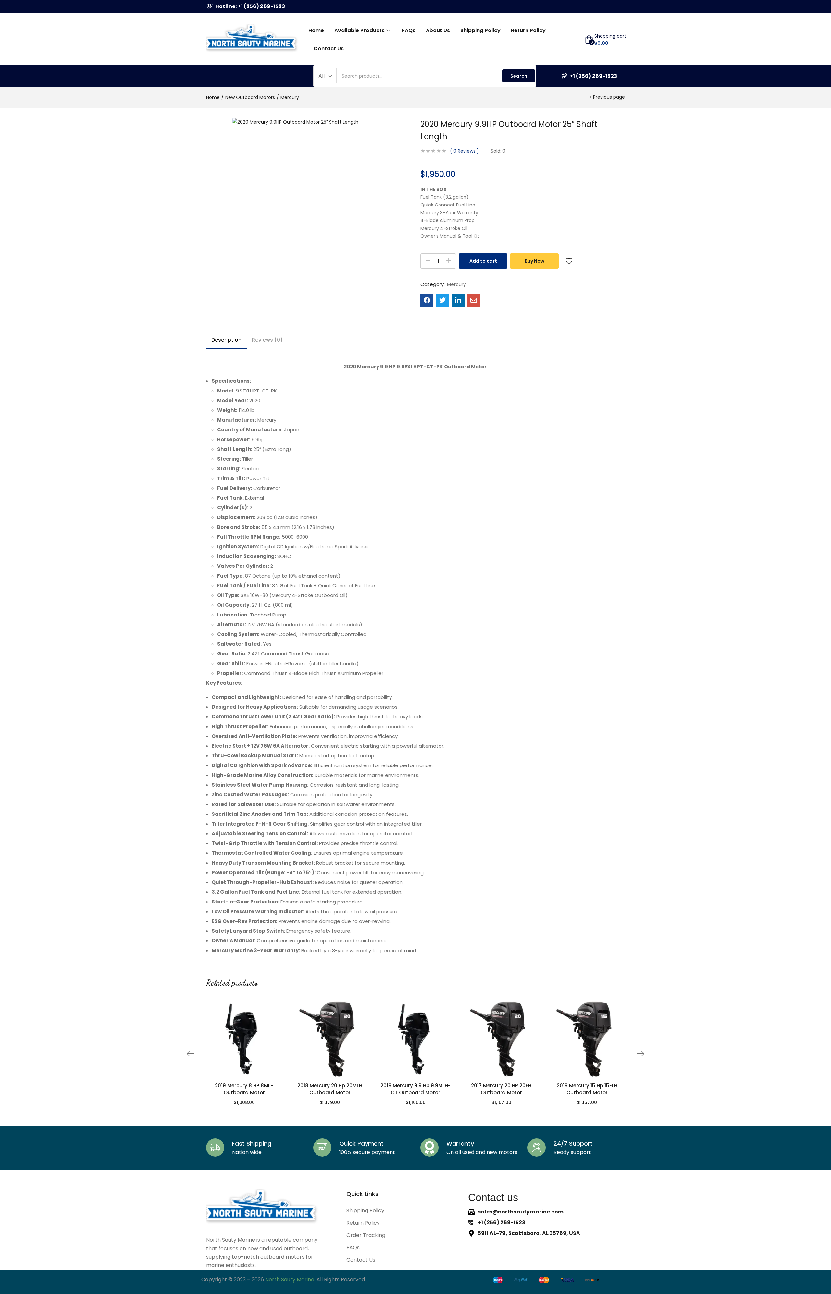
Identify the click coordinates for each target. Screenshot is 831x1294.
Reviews (464, 151)
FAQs (409, 30)
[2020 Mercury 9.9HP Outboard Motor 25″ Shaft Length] (426, 300)
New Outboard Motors (250, 97)
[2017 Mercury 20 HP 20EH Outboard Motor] (501, 1039)
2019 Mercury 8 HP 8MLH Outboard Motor (244, 1089)
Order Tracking (365, 1235)
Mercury (289, 97)
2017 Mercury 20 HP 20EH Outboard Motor (501, 1089)
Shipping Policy (480, 30)
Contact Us (329, 48)
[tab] (226, 341)
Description (226, 339)
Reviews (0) (267, 339)
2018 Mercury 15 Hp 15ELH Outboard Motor (587, 1089)
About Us (438, 30)
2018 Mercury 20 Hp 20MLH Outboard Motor (329, 1089)
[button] (605, 39)
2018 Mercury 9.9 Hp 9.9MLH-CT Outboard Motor (415, 1089)
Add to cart (483, 261)
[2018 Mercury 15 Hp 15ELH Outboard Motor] (587, 1039)
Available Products (360, 30)
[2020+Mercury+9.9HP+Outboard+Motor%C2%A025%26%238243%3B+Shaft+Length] (442, 300)
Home (316, 30)
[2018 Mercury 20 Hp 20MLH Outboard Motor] (330, 1039)
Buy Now (534, 261)
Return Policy (528, 30)
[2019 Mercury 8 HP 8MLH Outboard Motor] (244, 1039)
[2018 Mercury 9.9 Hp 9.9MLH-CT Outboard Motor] (415, 1039)
